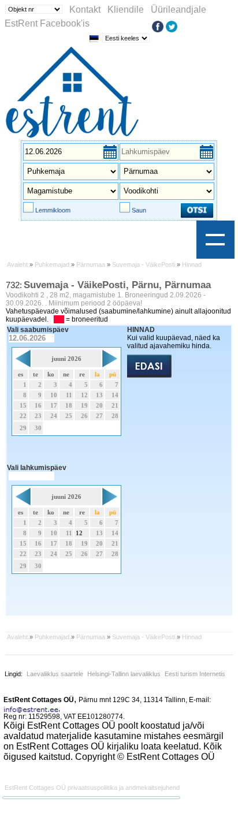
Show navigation (215, 240)
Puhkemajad (52, 264)
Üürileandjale (178, 9)
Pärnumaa (90, 264)
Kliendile (125, 9)
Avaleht (17, 264)
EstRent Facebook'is (47, 23)
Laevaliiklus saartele (55, 673)
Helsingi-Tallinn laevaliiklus (124, 673)
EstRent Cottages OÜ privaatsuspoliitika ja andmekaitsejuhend (92, 787)
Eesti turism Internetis (195, 673)
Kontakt (85, 9)
